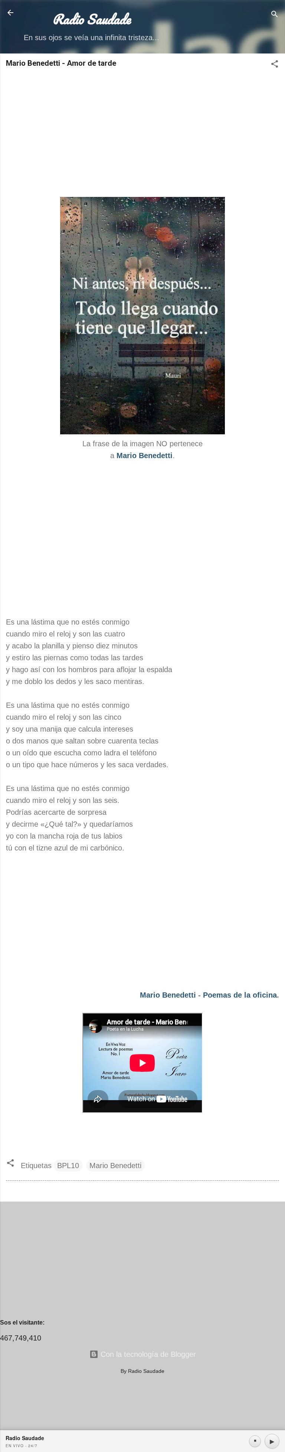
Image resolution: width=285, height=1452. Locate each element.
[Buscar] (274, 15)
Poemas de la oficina (240, 995)
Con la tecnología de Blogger (147, 1354)
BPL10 (68, 1165)
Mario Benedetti (168, 995)
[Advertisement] (142, 133)
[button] (274, 64)
